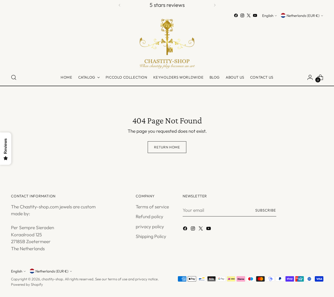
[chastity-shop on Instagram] (242, 15)
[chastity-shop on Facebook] (236, 15)
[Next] (214, 5)
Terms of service (152, 207)
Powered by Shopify (27, 284)
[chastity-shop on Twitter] (248, 15)
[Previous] (119, 5)
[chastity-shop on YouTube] (255, 15)
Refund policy (149, 216)
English (267, 15)
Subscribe (265, 210)
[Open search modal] (14, 77)
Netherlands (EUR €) (303, 15)
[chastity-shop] (167, 44)
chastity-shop (52, 279)
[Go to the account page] (310, 77)
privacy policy (150, 226)
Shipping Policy (151, 236)
